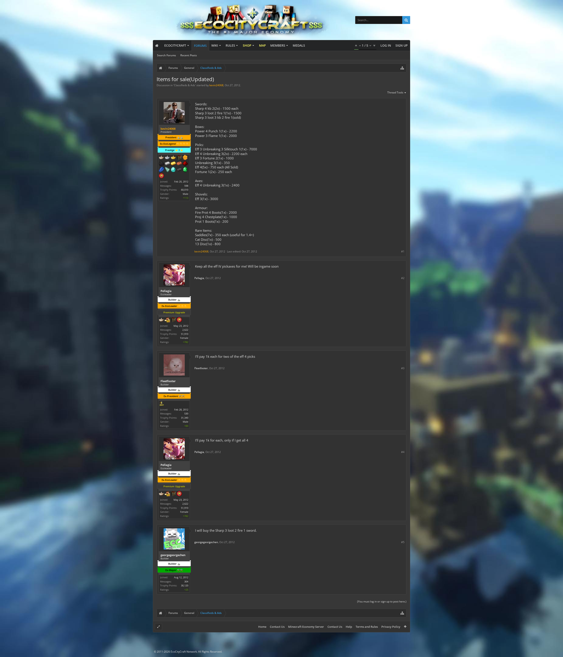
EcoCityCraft (175, 45)
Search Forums (166, 55)
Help (349, 627)
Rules (230, 45)
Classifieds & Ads (184, 85)
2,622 (185, 329)
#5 (402, 542)
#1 (402, 251)
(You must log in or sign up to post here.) (381, 601)
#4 (402, 452)
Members (277, 45)
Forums (200, 46)
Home (262, 627)
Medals (299, 45)
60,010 (184, 189)
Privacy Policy (390, 627)
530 (186, 413)
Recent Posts (188, 55)
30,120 (184, 585)
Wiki (214, 45)
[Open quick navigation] (402, 68)
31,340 (184, 417)
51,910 (184, 334)
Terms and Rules (367, 627)
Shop (247, 45)
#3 (402, 368)
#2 (402, 278)
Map (262, 45)
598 (186, 185)
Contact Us (277, 627)
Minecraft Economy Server (306, 627)
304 (186, 581)
